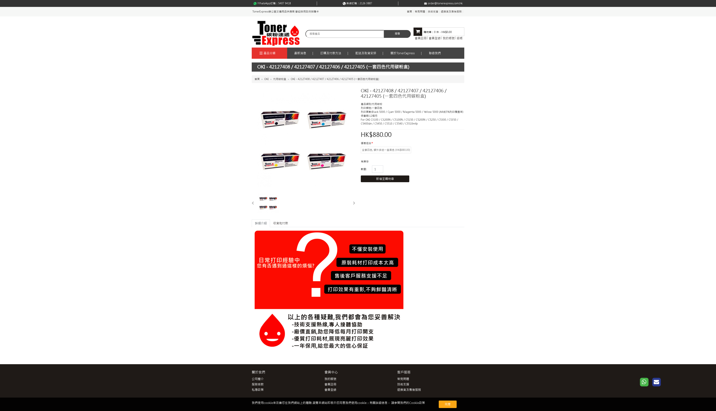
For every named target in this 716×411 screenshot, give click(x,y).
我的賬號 (330, 379)
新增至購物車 (385, 179)
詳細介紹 (261, 223)
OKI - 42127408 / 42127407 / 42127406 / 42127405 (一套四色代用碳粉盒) (335, 79)
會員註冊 (421, 38)
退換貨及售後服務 (451, 11)
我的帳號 (449, 38)
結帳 (460, 38)
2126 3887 (365, 3)
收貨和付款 (280, 223)
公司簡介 (258, 379)
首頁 (409, 11)
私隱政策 (258, 390)
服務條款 (258, 384)
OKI (266, 79)
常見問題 (420, 11)
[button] (253, 203)
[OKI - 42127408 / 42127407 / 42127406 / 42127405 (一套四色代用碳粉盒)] (268, 203)
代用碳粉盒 (279, 79)
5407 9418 (284, 3)
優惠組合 (366, 143)
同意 (448, 404)
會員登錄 (435, 38)
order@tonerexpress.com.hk (445, 3)
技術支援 (433, 11)
